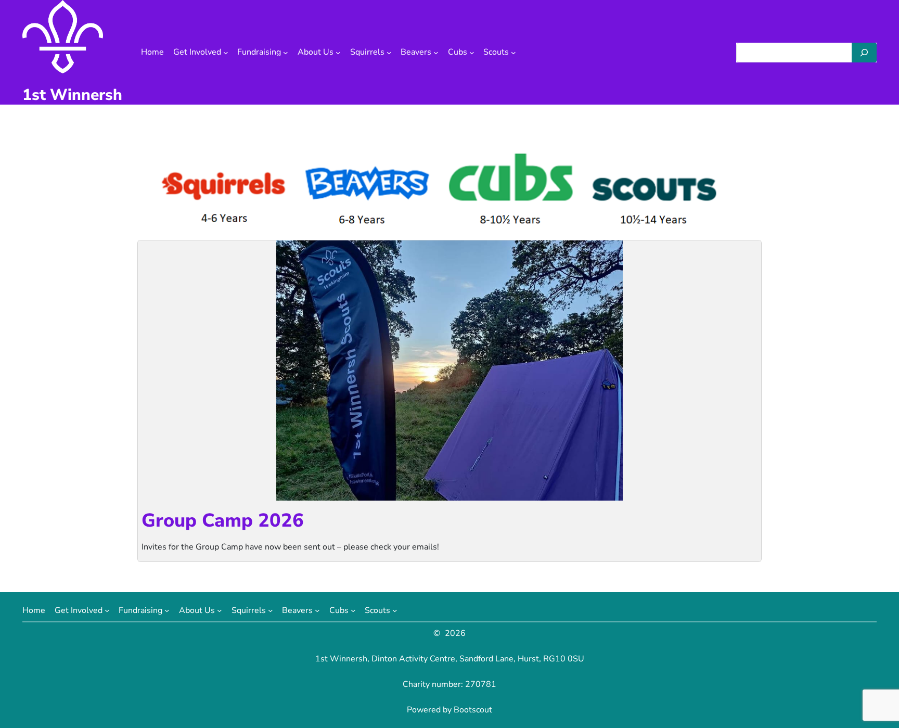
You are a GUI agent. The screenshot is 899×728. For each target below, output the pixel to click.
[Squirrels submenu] (389, 52)
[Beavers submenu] (436, 52)
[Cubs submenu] (471, 52)
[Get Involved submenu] (225, 52)
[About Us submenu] (338, 52)
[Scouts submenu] (513, 52)
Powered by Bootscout (449, 710)
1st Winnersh (72, 95)
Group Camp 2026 (223, 520)
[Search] (864, 52)
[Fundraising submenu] (285, 52)
